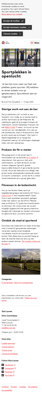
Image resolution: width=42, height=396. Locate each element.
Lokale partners (8, 343)
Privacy (14, 387)
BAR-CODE (11, 127)
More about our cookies (12, 14)
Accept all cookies (11, 21)
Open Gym (7, 195)
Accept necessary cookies (15, 27)
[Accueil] (9, 43)
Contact (5, 387)
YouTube (10, 375)
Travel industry (8, 347)
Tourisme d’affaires (10, 354)
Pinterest (10, 372)
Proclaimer (33, 387)
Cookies (22, 387)
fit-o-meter (32, 157)
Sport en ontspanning (23, 282)
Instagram (10, 368)
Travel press (7, 350)
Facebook (10, 365)
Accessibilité (7, 390)
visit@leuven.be (8, 328)
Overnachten (7, 282)
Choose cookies (10, 34)
